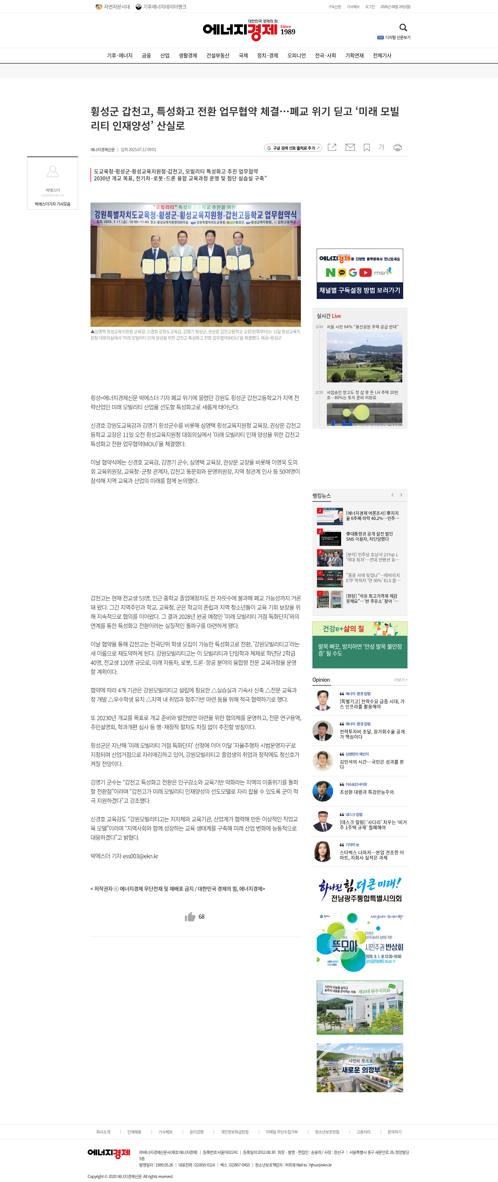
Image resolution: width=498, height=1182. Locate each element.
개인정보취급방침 (234, 1132)
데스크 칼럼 (354, 814)
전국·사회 (325, 55)
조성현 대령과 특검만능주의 (367, 791)
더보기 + (401, 679)
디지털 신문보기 (397, 37)
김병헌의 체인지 (357, 754)
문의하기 (394, 1132)
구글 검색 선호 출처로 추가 (294, 148)
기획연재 (354, 55)
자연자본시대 (117, 6)
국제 (243, 55)
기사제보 (353, 6)
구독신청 (334, 6)
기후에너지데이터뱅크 (164, 6)
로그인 (370, 6)
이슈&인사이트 (356, 784)
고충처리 (363, 1132)
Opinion (321, 679)
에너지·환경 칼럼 (358, 693)
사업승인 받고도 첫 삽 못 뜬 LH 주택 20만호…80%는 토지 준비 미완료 (362, 390)
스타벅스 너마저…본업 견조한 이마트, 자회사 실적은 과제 (372, 855)
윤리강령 (196, 1132)
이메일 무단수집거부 (282, 1132)
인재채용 (134, 1132)
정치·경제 (267, 55)
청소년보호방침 (327, 1132)
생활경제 (188, 55)
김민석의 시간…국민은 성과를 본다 (372, 764)
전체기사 (382, 55)
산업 (164, 55)
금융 (146, 55)
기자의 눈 (352, 844)
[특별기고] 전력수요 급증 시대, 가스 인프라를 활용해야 (372, 704)
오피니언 (296, 55)
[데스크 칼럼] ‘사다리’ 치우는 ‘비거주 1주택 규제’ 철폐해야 (373, 824)
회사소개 (103, 1132)
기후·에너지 (120, 55)
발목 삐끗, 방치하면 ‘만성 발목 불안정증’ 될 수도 (360, 650)
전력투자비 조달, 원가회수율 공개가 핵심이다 (372, 734)
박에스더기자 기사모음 (52, 203)
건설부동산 (217, 55)
